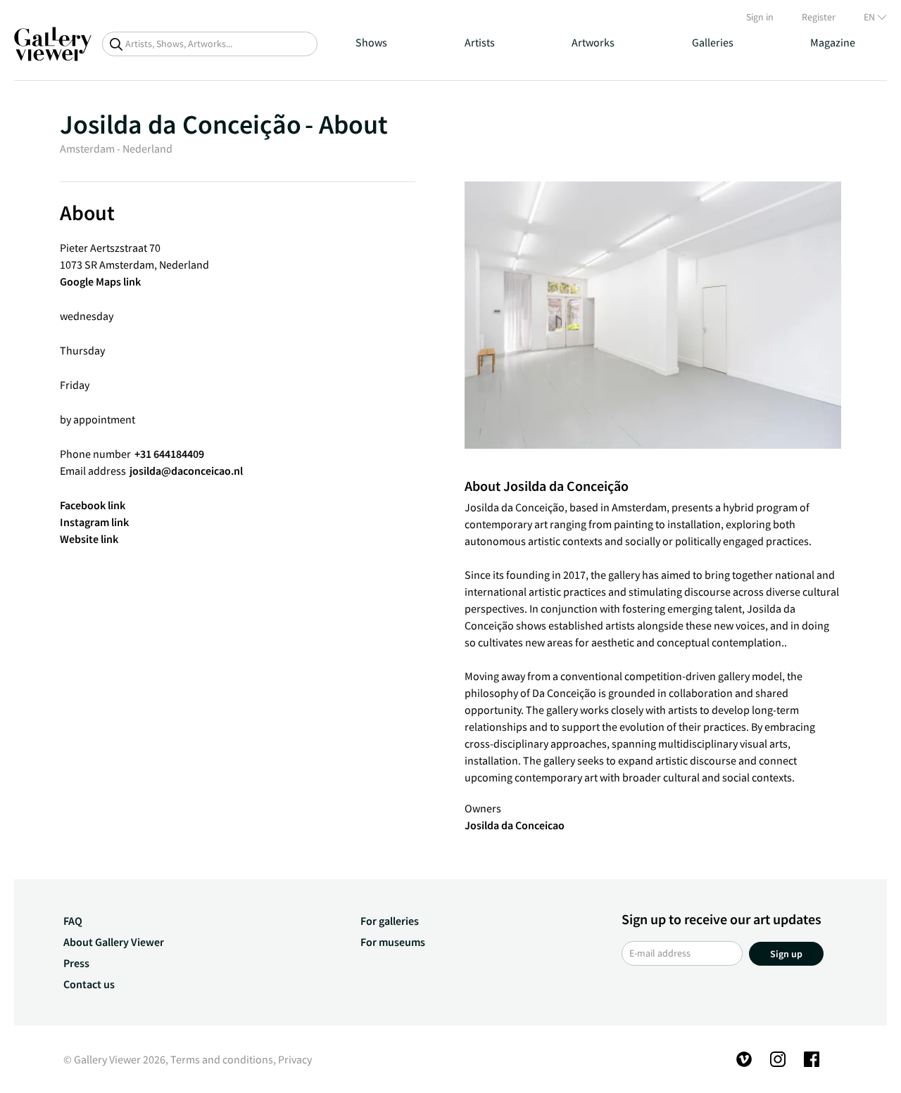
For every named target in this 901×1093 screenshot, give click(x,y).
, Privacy (292, 1059)
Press (76, 963)
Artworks (593, 42)
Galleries (712, 42)
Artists (480, 42)
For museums (392, 942)
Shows (371, 42)
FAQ (72, 921)
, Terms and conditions (219, 1059)
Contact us (89, 984)
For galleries (389, 921)
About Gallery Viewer (113, 942)
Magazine (832, 42)
